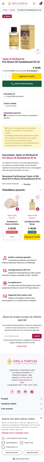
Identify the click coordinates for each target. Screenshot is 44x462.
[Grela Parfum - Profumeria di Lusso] (22, 361)
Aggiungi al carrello (26, 76)
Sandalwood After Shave (32, 223)
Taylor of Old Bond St (13, 59)
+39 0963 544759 (25, 377)
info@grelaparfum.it (24, 380)
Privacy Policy (22, 346)
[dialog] (22, 438)
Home (5, 10)
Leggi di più (19, 430)
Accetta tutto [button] (12, 453)
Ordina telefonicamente (23, 84)
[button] (34, 4)
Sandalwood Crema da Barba (12, 223)
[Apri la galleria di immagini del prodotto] (37, 50)
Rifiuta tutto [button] (32, 453)
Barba (12, 10)
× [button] (41, 418)
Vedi (12, 237)
